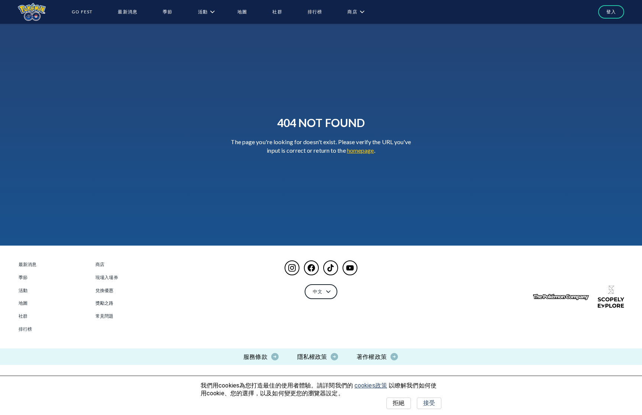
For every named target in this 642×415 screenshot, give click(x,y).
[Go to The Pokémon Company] (561, 297)
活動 (203, 11)
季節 (167, 11)
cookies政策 (370, 385)
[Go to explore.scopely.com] (611, 297)
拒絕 (399, 402)
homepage (360, 150)
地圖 (242, 11)
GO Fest (82, 11)
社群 (277, 11)
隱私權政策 (312, 356)
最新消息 (127, 11)
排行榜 (315, 11)
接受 (429, 402)
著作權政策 (372, 356)
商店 (352, 11)
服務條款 (255, 356)
